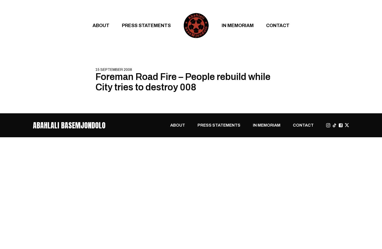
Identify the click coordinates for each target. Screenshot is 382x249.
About (101, 25)
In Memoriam (238, 25)
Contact (277, 25)
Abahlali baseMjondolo (69, 125)
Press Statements (146, 25)
